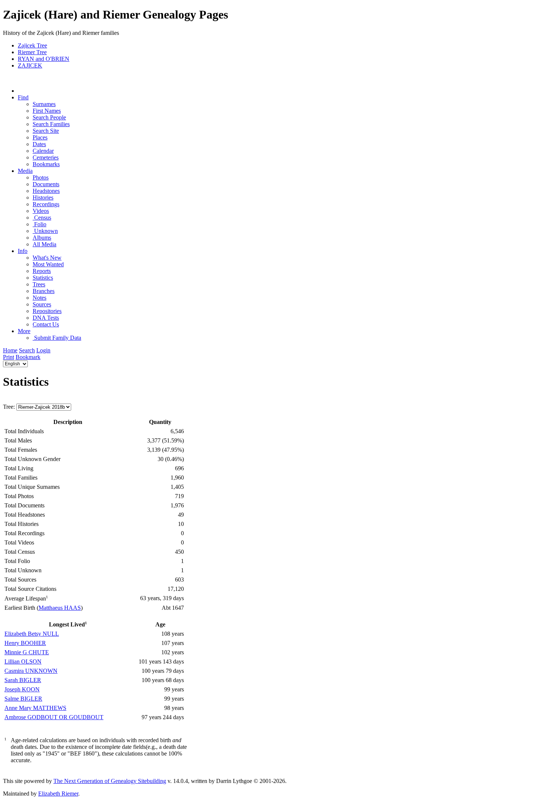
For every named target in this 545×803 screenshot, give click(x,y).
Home (10, 350)
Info (22, 251)
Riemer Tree (32, 52)
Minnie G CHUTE (26, 652)
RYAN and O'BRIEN (43, 59)
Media (25, 171)
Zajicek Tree (32, 45)
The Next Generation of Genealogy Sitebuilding (109, 781)
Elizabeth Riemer (58, 793)
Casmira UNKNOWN (30, 671)
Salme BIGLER (23, 698)
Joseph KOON (22, 689)
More (24, 331)
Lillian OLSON (23, 661)
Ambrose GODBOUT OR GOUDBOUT (53, 717)
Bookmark (28, 357)
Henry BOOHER (25, 643)
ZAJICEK (30, 65)
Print (8, 357)
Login (43, 350)
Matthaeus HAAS (60, 608)
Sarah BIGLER (22, 680)
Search (27, 350)
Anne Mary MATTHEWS (35, 708)
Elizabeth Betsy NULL (31, 634)
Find (23, 97)
